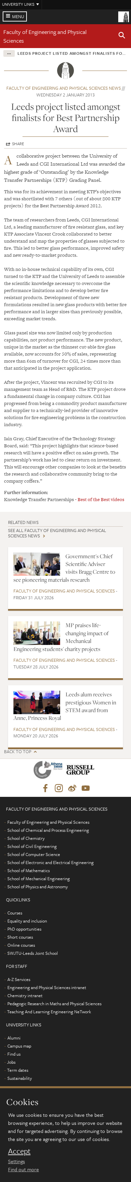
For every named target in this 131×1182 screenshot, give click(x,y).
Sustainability (19, 1078)
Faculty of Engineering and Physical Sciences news (63, 88)
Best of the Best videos (101, 499)
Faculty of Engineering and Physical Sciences (64, 590)
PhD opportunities (24, 929)
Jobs (11, 1062)
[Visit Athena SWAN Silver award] (49, 771)
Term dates (17, 1070)
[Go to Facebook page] (45, 788)
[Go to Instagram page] (59, 788)
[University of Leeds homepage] (123, 16)
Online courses (21, 945)
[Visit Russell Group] (81, 771)
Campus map (19, 1046)
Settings (16, 1161)
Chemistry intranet (25, 995)
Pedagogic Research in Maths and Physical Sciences (54, 1003)
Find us (13, 1054)
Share (18, 143)
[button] (122, 36)
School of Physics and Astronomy (37, 886)
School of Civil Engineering (32, 846)
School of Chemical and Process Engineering (48, 830)
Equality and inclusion (27, 921)
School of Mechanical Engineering (38, 878)
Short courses (20, 937)
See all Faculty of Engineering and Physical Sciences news (57, 533)
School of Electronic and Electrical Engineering (50, 862)
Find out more (23, 1169)
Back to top (17, 751)
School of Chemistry (26, 838)
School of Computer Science (33, 854)
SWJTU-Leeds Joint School (32, 953)
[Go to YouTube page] (86, 788)
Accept (19, 1151)
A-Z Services (18, 979)
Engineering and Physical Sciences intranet (46, 987)
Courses (14, 912)
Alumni (13, 1037)
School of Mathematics (28, 870)
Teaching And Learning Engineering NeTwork (49, 1011)
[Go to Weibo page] (72, 788)
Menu (18, 16)
